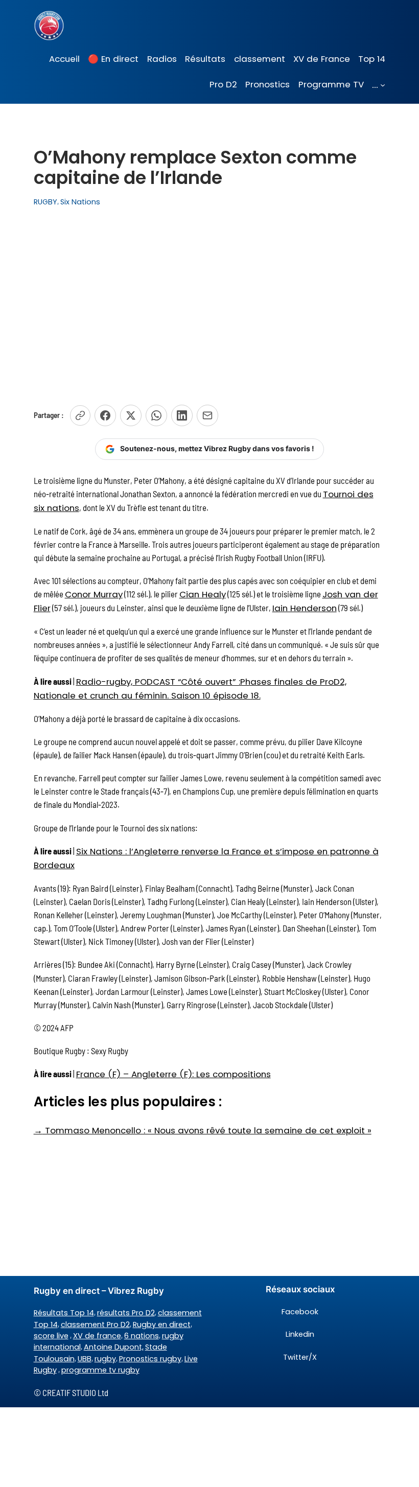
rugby (105, 1359)
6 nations (141, 1336)
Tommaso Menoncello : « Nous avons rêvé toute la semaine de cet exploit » (202, 1130)
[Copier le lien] (80, 415)
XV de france (97, 1336)
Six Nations (80, 202)
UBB (84, 1359)
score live (51, 1336)
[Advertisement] (209, 300)
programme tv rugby (100, 1370)
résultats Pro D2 (126, 1313)
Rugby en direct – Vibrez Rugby (99, 1291)
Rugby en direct (162, 1324)
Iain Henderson (304, 608)
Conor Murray (94, 594)
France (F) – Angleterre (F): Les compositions (173, 1074)
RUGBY (45, 202)
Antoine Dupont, (114, 1347)
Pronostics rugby (150, 1359)
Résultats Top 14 (64, 1313)
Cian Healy (202, 594)
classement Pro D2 (95, 1324)
